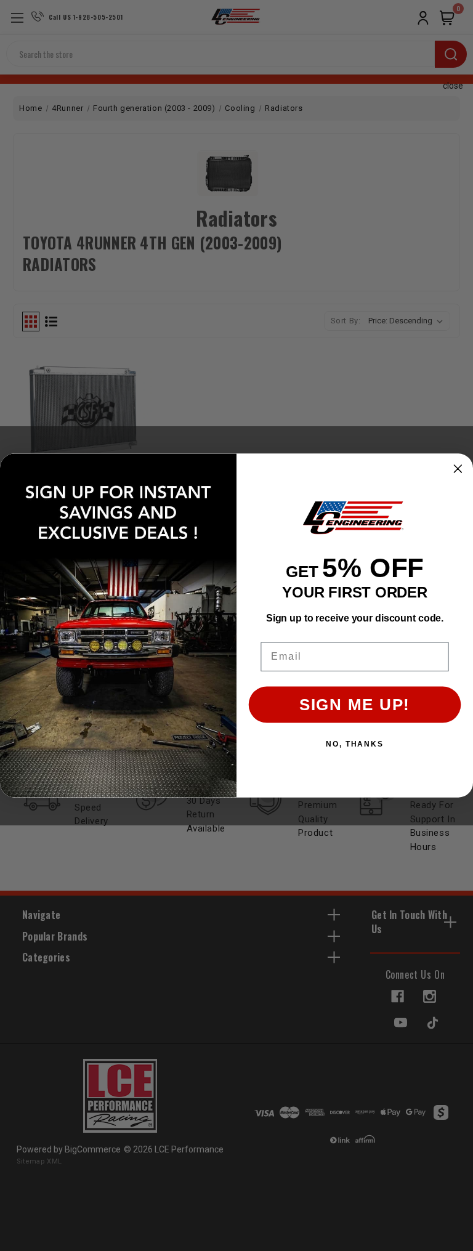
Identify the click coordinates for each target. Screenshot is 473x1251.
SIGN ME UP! (354, 705)
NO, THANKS (355, 744)
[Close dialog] (458, 469)
